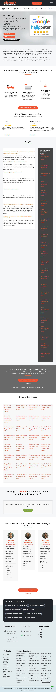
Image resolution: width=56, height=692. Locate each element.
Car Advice (6, 657)
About (4, 674)
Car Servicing (18, 8)
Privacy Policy (6, 676)
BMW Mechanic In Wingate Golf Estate (34, 407)
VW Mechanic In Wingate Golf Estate (46, 476)
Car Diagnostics (30, 8)
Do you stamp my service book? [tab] (11, 189)
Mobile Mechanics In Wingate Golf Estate (45, 301)
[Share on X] (41, 632)
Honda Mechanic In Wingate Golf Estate (46, 429)
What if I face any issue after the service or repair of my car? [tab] (18, 204)
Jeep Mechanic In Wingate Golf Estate (34, 437)
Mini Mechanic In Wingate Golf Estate (9, 457)
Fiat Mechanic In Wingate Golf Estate (46, 418)
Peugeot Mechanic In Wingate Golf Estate (34, 457)
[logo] (9, 3)
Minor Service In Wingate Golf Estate (45, 293)
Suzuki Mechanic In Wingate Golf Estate (46, 466)
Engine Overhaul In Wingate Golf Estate (45, 262)
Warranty (5, 664)
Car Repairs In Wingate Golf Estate (44, 228)
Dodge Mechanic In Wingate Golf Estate (34, 418)
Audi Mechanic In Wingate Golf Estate (21, 407)
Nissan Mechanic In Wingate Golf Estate (21, 457)
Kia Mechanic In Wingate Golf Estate (46, 437)
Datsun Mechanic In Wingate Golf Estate (21, 418)
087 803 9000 (27, 631)
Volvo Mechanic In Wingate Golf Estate (34, 476)
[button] (3, 128)
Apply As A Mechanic (39, 9)
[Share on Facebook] (41, 629)
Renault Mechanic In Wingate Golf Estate (21, 466)
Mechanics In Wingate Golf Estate (44, 286)
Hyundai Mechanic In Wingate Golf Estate (9, 437)
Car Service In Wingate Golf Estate (44, 236)
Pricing (5, 661)
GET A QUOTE (37, 3)
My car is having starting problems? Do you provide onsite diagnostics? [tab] (17, 216)
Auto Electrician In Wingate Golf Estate (45, 175)
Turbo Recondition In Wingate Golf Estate (45, 355)
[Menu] (51, 3)
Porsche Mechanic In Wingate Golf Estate (46, 457)
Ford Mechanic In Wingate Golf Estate (9, 429)
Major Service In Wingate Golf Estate (45, 278)
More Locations (46, 681)
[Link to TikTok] (41, 637)
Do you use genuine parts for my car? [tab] (12, 172)
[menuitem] (51, 3)
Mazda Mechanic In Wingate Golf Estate (34, 446)
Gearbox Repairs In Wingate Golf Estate (45, 270)
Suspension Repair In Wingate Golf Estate (45, 337)
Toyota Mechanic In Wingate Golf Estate (21, 476)
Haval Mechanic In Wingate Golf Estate (34, 429)
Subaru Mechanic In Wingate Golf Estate (34, 466)
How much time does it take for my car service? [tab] (15, 161)
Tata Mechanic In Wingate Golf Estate (9, 476)
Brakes (53, 8)
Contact (5, 669)
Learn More (28, 383)
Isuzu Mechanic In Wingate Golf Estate (21, 437)
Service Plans (7, 8)
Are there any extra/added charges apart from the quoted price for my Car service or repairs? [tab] (19, 152)
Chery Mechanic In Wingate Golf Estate (47, 407)
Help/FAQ (5, 662)
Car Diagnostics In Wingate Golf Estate (45, 220)
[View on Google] (7, 135)
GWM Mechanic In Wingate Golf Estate (21, 429)
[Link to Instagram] (41, 634)
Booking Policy (7, 678)
